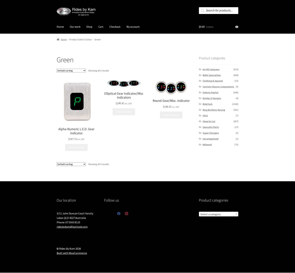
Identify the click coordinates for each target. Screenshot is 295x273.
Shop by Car (209, 121)
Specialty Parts (211, 127)
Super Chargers (211, 132)
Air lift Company (211, 69)
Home (60, 26)
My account (133, 26)
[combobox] (218, 214)
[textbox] (218, 214)
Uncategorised (210, 138)
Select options (76, 147)
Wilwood (207, 144)
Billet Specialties (212, 75)
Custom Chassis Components (218, 86)
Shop (89, 26)
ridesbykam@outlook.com (72, 226)
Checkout (115, 26)
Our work (75, 26)
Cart (100, 26)
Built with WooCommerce (72, 253)
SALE (205, 115)
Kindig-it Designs (212, 98)
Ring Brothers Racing (214, 109)
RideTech (207, 104)
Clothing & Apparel (213, 80)
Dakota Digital (210, 92)
